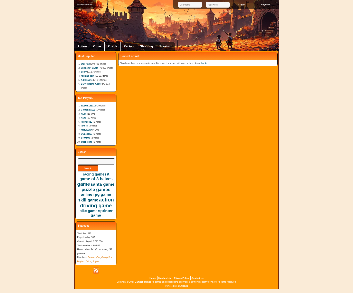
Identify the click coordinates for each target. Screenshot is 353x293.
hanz (83, 117)
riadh (83, 114)
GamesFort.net (143, 282)
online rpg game (96, 194)
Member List (165, 278)
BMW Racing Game (91, 84)
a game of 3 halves (96, 176)
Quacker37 (86, 134)
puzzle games (96, 189)
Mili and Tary (87, 76)
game (83, 184)
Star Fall (85, 64)
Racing (129, 46)
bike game (88, 211)
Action (82, 46)
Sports (164, 46)
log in (204, 63)
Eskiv (84, 71)
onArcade (183, 286)
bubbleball (86, 142)
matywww (86, 130)
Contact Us (197, 278)
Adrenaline (87, 80)
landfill (84, 125)
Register (265, 4)
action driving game (97, 202)
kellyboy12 (86, 122)
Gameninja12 (88, 109)
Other (97, 46)
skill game (88, 200)
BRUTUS (85, 137)
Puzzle (112, 46)
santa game (102, 184)
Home (153, 278)
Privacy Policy (181, 278)
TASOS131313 (88, 105)
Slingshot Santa (89, 68)
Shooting (146, 46)
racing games (94, 174)
